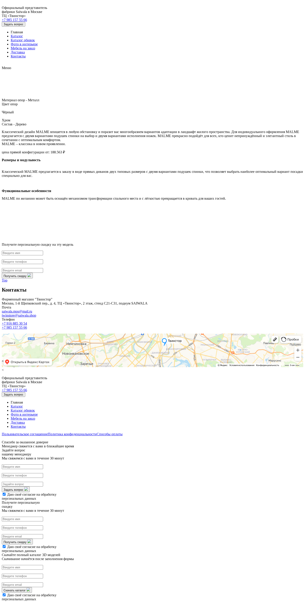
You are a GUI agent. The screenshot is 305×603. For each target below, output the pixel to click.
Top (4, 280)
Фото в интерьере (24, 44)
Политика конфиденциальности (72, 434)
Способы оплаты (110, 434)
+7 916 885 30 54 (14, 323)
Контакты (18, 56)
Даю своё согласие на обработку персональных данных (29, 496)
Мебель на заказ (23, 48)
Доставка (18, 52)
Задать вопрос (13, 24)
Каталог (17, 36)
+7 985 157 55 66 (14, 20)
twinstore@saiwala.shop (19, 315)
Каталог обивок (23, 40)
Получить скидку (15, 276)
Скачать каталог (15, 590)
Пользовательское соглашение (25, 434)
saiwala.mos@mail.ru (17, 311)
